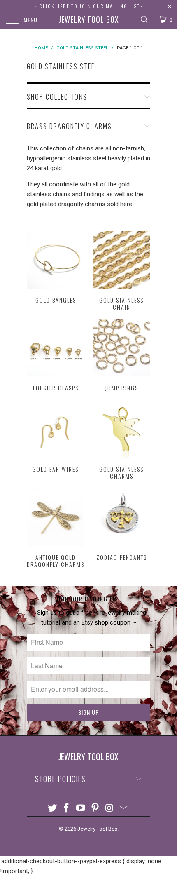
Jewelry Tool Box (88, 19)
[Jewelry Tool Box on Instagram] (109, 808)
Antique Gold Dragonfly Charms (55, 528)
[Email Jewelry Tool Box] (124, 808)
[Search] (144, 20)
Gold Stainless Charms (121, 440)
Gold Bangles (55, 267)
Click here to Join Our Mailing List (89, 5)
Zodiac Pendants (121, 524)
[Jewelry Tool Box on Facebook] (67, 808)
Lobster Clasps (55, 355)
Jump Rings (121, 355)
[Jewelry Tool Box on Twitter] (52, 808)
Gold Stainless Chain (121, 271)
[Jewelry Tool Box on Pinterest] (95, 808)
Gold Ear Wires (55, 436)
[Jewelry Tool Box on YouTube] (81, 808)
